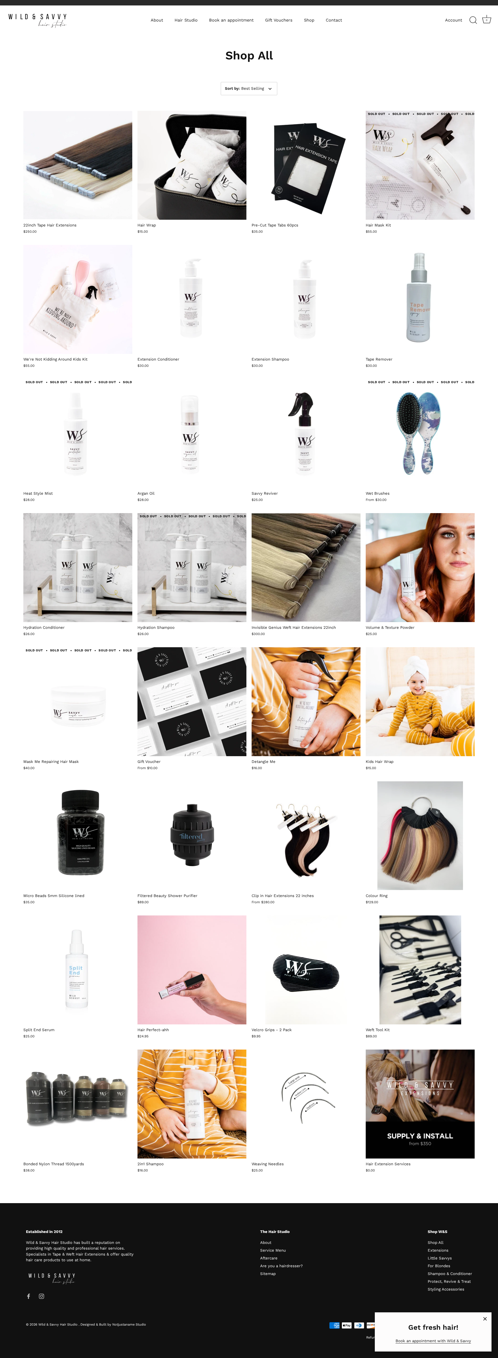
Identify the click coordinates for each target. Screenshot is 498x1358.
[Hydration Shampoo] (191, 567)
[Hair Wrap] (191, 165)
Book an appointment (231, 20)
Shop (309, 20)
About (157, 20)
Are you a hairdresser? (281, 1266)
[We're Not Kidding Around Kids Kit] (77, 299)
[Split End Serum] (77, 969)
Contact (334, 20)
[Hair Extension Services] (420, 1104)
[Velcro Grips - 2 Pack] (306, 969)
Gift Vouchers (279, 20)
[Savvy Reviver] (306, 433)
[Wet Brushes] (420, 433)
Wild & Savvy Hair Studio (58, 1324)
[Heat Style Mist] (77, 433)
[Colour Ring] (420, 835)
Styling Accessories (446, 1289)
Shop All (436, 1242)
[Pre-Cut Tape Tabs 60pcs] (306, 165)
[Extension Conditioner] (191, 299)
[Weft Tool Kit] (420, 969)
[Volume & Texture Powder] (420, 567)
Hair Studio (186, 20)
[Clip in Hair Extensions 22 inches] (306, 835)
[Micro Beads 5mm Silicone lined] (77, 835)
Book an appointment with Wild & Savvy (433, 1341)
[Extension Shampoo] (306, 299)
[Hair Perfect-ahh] (191, 969)
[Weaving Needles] (306, 1104)
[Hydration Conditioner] (77, 567)
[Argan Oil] (191, 433)
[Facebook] (28, 1296)
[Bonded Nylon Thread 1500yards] (77, 1104)
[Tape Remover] (420, 299)
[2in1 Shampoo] (191, 1104)
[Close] (485, 1319)
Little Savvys (440, 1258)
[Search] (473, 20)
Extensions (438, 1250)
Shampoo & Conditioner (450, 1273)
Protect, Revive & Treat (449, 1281)
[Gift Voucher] (191, 701)
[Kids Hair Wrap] (420, 701)
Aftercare (269, 1258)
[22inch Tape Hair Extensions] (77, 165)
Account (453, 20)
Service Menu (273, 1250)
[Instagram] (41, 1296)
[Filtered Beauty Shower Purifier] (191, 835)
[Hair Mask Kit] (420, 165)
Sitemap (268, 1273)
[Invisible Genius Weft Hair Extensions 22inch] (306, 567)
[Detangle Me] (306, 701)
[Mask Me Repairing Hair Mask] (77, 701)
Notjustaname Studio (129, 1324)
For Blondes (439, 1266)
